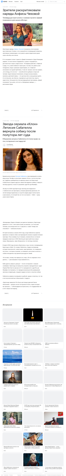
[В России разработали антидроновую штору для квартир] (33, 380)
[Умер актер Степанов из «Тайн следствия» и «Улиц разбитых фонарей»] (33, 442)
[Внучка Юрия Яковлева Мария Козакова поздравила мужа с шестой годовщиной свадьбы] (12, 401)
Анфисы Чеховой (19, 49)
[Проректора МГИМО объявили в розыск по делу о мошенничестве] (33, 339)
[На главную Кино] (5, 1)
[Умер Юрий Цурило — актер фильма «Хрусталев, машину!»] (53, 442)
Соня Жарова (10, 144)
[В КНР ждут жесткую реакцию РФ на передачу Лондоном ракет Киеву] (33, 401)
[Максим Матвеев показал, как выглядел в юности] (12, 442)
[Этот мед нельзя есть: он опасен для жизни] (33, 421)
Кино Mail (17, 120)
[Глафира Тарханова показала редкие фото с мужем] (12, 380)
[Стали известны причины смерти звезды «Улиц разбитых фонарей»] (53, 463)
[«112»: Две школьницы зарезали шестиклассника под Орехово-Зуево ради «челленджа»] (33, 318)
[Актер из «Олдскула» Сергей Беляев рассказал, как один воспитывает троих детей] (12, 318)
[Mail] (2, 1)
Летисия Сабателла (21, 176)
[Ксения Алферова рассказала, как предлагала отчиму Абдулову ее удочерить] (53, 380)
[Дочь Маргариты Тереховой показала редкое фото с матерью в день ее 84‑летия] (53, 318)
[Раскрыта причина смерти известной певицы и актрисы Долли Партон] (33, 463)
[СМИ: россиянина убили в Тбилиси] (53, 339)
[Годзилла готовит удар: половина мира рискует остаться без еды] (12, 359)
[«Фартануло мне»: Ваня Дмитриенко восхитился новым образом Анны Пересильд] (12, 421)
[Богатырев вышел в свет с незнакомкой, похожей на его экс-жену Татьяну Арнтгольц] (33, 359)
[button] (23, 159)
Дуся (15, 6)
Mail (2, 475)
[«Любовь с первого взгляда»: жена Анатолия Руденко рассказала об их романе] (53, 359)
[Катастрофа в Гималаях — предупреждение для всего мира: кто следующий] (12, 339)
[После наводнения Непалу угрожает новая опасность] (53, 401)
